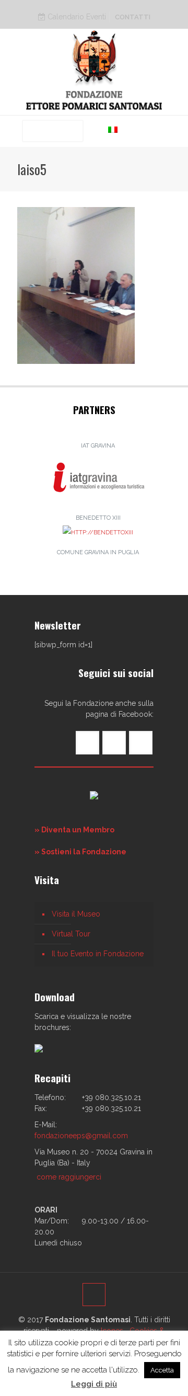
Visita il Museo (76, 914)
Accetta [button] (162, 1370)
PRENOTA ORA (52, 130)
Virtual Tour (71, 934)
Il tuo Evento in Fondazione (98, 953)
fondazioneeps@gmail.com (81, 1135)
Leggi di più (94, 1384)
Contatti (132, 17)
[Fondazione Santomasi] (94, 69)
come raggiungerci (69, 1177)
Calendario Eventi (75, 17)
